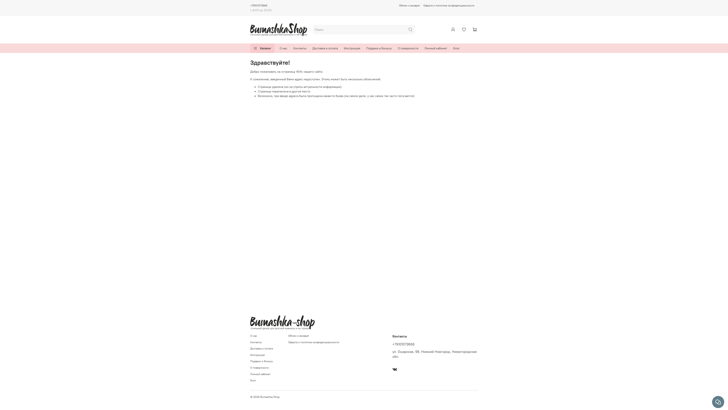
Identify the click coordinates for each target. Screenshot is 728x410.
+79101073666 (258, 5)
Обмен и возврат (409, 5)
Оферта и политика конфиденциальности (448, 5)
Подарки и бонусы (379, 48)
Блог (456, 48)
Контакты (299, 48)
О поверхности (408, 48)
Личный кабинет (435, 48)
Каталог (265, 48)
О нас (283, 48)
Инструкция (352, 48)
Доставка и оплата (325, 48)
